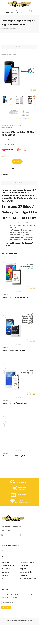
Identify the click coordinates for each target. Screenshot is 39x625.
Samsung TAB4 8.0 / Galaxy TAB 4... (15, 297)
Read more (4, 258)
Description (19, 183)
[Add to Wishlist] (4, 267)
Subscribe (6, 608)
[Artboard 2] (19, 99)
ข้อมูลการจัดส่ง (24, 569)
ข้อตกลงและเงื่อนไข (26, 572)
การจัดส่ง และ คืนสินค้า (27, 562)
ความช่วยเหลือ (24, 565)
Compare (6, 175)
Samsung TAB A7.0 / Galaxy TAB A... (15, 456)
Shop (3, 579)
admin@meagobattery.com (14, 545)
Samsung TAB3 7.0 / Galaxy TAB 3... (15, 403)
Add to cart (17, 161)
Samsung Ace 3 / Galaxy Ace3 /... (14, 350)
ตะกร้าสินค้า (5, 575)
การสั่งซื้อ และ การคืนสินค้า (28, 579)
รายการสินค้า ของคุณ (8, 565)
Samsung (13, 28)
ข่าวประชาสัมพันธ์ (7, 569)
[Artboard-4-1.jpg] (25, 113)
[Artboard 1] (20, 74)
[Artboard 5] (13, 113)
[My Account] (26, 11)
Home (3, 28)
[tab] (20, 183)
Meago (8, 28)
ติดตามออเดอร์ (6, 562)
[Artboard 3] (31, 99)
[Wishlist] (21, 11)
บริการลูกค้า (23, 575)
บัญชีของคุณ (5, 572)
